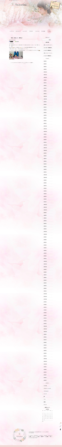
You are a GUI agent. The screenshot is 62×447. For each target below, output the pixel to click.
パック (44, 399)
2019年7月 (45, 242)
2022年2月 (45, 169)
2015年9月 (45, 366)
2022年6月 (45, 161)
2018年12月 (45, 261)
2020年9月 (45, 212)
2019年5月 (45, 247)
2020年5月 (45, 220)
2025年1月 (45, 93)
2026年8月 (45, 61)
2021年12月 (45, 174)
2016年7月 (45, 339)
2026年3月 (45, 66)
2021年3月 (45, 196)
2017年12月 (45, 293)
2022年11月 (45, 147)
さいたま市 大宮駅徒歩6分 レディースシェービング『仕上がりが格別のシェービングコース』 (48, 55)
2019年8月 (45, 239)
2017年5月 (45, 312)
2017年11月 (45, 296)
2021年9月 (45, 180)
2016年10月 (45, 331)
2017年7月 (45, 307)
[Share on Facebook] (9, 41)
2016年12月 (45, 326)
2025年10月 (45, 77)
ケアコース (45, 404)
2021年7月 (45, 185)
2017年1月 (45, 323)
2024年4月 (45, 115)
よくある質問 (46, 436)
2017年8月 (45, 304)
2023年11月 (45, 128)
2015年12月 (45, 358)
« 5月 (42, 421)
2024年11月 (45, 96)
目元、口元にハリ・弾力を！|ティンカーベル (13, 0)
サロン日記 (45, 385)
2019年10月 (45, 234)
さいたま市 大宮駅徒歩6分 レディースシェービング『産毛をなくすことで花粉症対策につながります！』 (48, 50)
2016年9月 (45, 334)
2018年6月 (45, 277)
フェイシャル (37, 31)
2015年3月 (45, 380)
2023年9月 (45, 134)
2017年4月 (45, 315)
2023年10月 (45, 131)
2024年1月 (45, 123)
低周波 (30, 436)
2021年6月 (45, 188)
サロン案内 (43, 31)
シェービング (25, 31)
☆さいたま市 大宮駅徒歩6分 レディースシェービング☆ (48, 47)
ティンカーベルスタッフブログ (33, 437)
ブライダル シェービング (47, 388)
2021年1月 (45, 201)
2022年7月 (45, 158)
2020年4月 (45, 223)
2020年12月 (45, 204)
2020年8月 (45, 215)
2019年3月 (45, 253)
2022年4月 (45, 166)
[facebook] (60, 429)
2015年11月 (45, 361)
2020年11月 (45, 207)
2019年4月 (45, 250)
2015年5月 (45, 377)
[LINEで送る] (17, 41)
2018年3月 (45, 285)
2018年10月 (45, 266)
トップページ (12, 31)
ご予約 (50, 31)
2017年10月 (45, 299)
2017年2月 (45, 320)
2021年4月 (45, 193)
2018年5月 (45, 280)
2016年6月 (45, 342)
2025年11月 (45, 74)
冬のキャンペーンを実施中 (29, 62)
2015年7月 (45, 372)
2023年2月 (45, 139)
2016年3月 (45, 350)
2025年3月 (45, 88)
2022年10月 (45, 150)
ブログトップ (47, 37)
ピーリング (45, 393)
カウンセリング (18, 31)
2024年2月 (45, 120)
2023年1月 (45, 142)
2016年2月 (45, 353)
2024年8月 (45, 104)
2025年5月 (45, 85)
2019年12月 (45, 231)
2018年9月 (45, 269)
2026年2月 (45, 69)
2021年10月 (45, 177)
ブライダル (31, 31)
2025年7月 (45, 82)
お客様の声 (42, 436)
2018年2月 (45, 288)
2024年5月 (45, 112)
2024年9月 (45, 101)
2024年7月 (45, 107)
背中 (44, 396)
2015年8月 (45, 369)
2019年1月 (45, 258)
